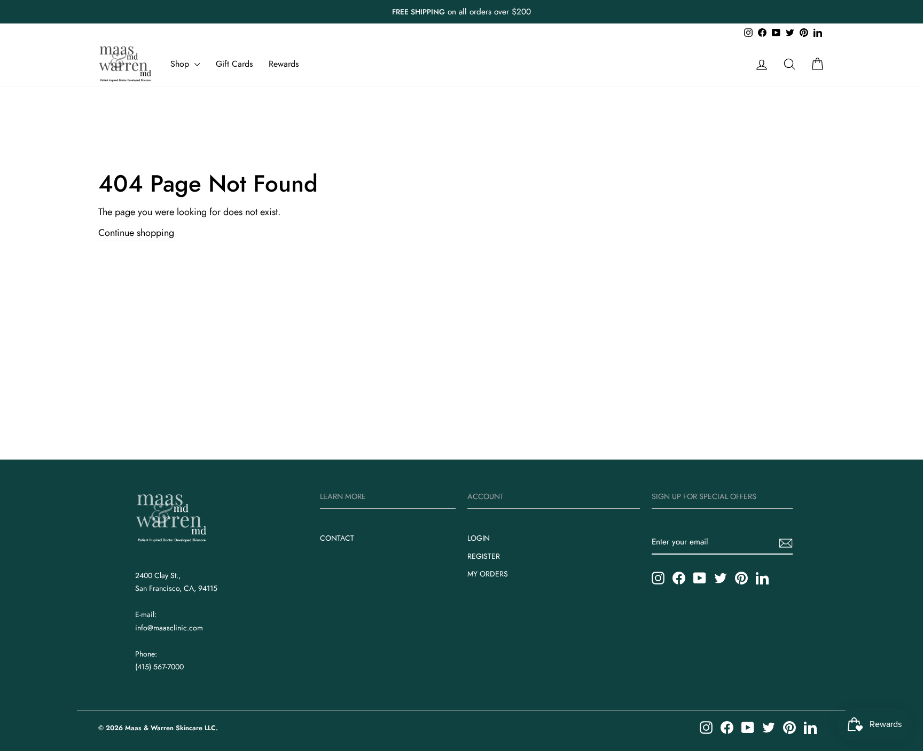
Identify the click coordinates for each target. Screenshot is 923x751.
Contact (337, 538)
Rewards (284, 64)
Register (483, 556)
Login (478, 538)
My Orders (487, 573)
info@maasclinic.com (169, 627)
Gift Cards (234, 64)
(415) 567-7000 (159, 666)
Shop (181, 64)
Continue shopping (136, 233)
